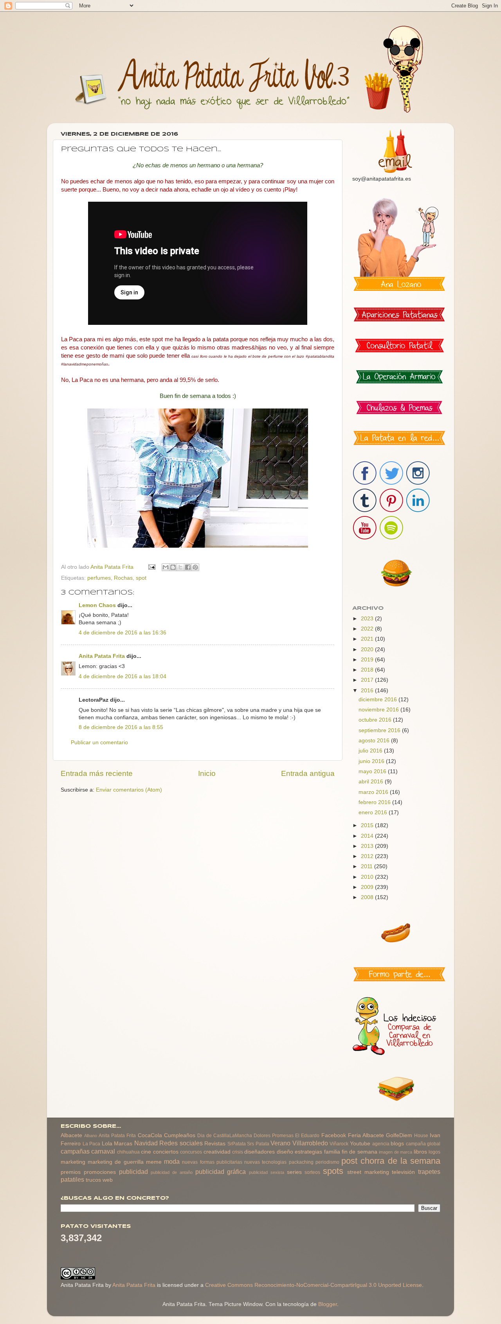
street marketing (368, 1172)
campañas (75, 1151)
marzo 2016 (374, 792)
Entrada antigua (308, 773)
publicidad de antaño (172, 1172)
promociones (100, 1172)
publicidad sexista (266, 1172)
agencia (380, 1144)
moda (172, 1161)
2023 (368, 619)
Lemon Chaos (97, 605)
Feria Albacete (366, 1135)
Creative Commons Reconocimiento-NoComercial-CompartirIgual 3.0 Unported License (313, 1285)
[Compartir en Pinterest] (195, 567)
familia (332, 1152)
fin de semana (359, 1152)
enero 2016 (374, 812)
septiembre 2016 (380, 730)
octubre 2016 (376, 720)
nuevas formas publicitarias (212, 1162)
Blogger (327, 1304)
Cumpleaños (179, 1135)
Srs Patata (258, 1144)
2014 (368, 836)
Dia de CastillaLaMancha (224, 1135)
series (294, 1172)
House (421, 1135)
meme (154, 1162)
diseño (285, 1152)
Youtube (360, 1144)
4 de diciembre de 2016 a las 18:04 (122, 676)
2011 (367, 866)
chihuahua (128, 1152)
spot (141, 578)
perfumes (99, 578)
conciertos (165, 1152)
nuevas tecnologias (265, 1162)
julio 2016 (371, 751)
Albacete (71, 1135)
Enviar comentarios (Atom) (129, 790)
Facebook (333, 1135)
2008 (368, 897)
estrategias (308, 1152)
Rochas (123, 578)
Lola (107, 1144)
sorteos (312, 1172)
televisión (403, 1172)
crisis (237, 1152)
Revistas (214, 1144)
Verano (280, 1143)
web (108, 1180)
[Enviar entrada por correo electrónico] (151, 567)
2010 (368, 877)
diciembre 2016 (378, 699)
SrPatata (236, 1144)
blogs (397, 1144)
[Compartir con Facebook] (188, 567)
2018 (368, 670)
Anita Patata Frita (102, 656)
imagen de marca (395, 1152)
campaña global (423, 1144)
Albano (90, 1135)
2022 (368, 629)
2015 (368, 825)
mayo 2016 (373, 771)
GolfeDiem (399, 1135)
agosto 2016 (375, 741)
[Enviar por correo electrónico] (165, 567)
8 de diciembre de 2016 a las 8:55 (121, 727)
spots (333, 1171)
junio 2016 (372, 761)
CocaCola (150, 1135)
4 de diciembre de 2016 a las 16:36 (122, 633)
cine (146, 1152)
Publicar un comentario (99, 742)
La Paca (92, 1144)
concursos (191, 1152)
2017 (368, 680)
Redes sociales (181, 1143)
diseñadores (259, 1152)
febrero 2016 (375, 802)
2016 (368, 690)
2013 (368, 846)
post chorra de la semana (390, 1161)
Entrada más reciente (97, 773)
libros (420, 1152)
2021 (368, 639)
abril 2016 (372, 782)
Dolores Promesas (274, 1135)
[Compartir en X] (180, 567)
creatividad (217, 1152)
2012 (368, 856)
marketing (73, 1162)
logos (434, 1152)
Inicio (207, 773)
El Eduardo (307, 1135)
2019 (368, 660)
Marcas (123, 1144)
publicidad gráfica (220, 1171)
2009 (368, 887)
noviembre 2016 (379, 710)
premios (71, 1172)
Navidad (146, 1143)
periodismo (327, 1162)
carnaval (103, 1151)
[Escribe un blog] (173, 567)
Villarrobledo (310, 1143)
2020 (368, 649)
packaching (301, 1162)
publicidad (133, 1171)
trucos (93, 1180)
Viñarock (339, 1144)
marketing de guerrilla (115, 1162)
